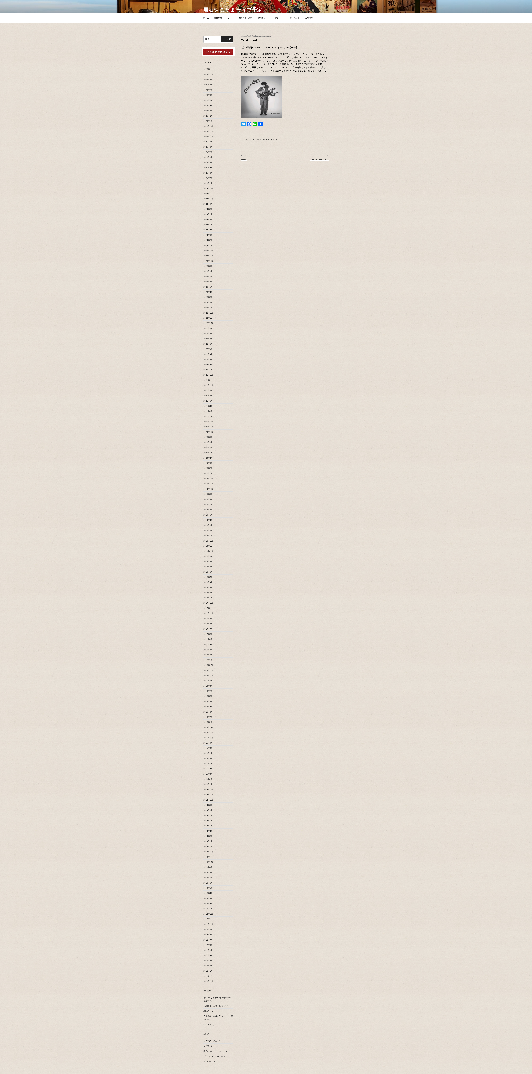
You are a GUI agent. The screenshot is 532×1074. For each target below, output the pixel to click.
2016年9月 (208, 681)
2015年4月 (208, 769)
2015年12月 (208, 727)
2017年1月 (208, 660)
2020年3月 (208, 463)
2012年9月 (208, 929)
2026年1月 (208, 121)
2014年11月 (208, 795)
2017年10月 (208, 613)
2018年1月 (208, 598)
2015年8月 (208, 748)
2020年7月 (208, 447)
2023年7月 (208, 276)
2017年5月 (208, 639)
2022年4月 (208, 354)
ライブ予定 (263, 139)
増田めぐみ (208, 1011)
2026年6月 (208, 95)
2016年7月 (208, 691)
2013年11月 (208, 857)
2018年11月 (208, 546)
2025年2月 (208, 178)
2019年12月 (208, 478)
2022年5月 (208, 349)
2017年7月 (208, 629)
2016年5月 (208, 701)
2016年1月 (208, 722)
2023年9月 (208, 266)
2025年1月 (208, 183)
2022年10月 (208, 323)
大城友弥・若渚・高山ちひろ (216, 1006)
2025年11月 (208, 131)
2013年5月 (208, 888)
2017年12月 (208, 603)
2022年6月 (208, 344)
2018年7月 (208, 567)
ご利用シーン (263, 18)
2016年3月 (208, 712)
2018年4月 (208, 582)
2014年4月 (208, 831)
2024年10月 (208, 199)
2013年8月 (208, 872)
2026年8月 (208, 85)
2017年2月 (208, 655)
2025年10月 (208, 136)
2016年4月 (208, 706)
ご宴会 (278, 18)
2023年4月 (208, 292)
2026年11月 (208, 69)
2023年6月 (208, 282)
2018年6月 (208, 572)
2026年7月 (208, 90)
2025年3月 (208, 173)
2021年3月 (208, 411)
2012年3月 (208, 960)
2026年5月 (208, 100)
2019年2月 (208, 530)
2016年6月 (208, 696)
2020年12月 (208, 422)
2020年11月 (208, 427)
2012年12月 (208, 914)
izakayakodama (264, 36)
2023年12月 (208, 250)
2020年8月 (208, 442)
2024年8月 (208, 209)
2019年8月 (208, 499)
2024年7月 (208, 214)
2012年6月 (208, 945)
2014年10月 (208, 800)
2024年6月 (208, 219)
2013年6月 (208, 883)
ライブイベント (293, 18)
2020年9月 (208, 437)
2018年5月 (208, 577)
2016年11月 (208, 670)
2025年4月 (208, 168)
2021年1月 (208, 416)
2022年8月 (208, 333)
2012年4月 (208, 955)
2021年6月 (208, 401)
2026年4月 (208, 105)
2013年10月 (208, 862)
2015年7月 (208, 753)
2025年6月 (208, 157)
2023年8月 (208, 271)
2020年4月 (208, 458)
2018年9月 (208, 556)
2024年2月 (208, 240)
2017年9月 (208, 618)
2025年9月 (208, 142)
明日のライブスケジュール (215, 1051)
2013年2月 (208, 903)
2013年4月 (208, 893)
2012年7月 (208, 940)
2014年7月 (208, 815)
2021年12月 (208, 375)
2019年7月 (208, 504)
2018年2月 (208, 593)
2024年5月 (208, 225)
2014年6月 (208, 821)
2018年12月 (208, 541)
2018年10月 (208, 551)
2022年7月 (208, 339)
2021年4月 (208, 406)
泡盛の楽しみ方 (245, 18)
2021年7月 (208, 396)
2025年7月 (208, 152)
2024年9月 (208, 204)
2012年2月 (208, 966)
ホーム (206, 18)
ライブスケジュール (252, 139)
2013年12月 (208, 852)
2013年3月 (208, 898)
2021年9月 (208, 390)
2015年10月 (208, 738)
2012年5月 (208, 950)
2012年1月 (208, 971)
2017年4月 (208, 644)
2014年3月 (208, 836)
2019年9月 (208, 494)
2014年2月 (208, 841)
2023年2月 (208, 302)
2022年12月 (208, 313)
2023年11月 (208, 256)
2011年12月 (208, 976)
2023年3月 (208, 297)
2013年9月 (208, 867)
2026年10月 (208, 74)
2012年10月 (208, 924)
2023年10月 (208, 261)
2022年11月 (208, 318)
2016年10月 (208, 675)
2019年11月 (208, 484)
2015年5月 (208, 764)
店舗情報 (309, 18)
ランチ (230, 18)
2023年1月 (208, 307)
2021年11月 (208, 380)
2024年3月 (208, 235)
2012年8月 (208, 934)
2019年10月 (208, 489)
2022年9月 (208, 328)
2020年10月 (208, 432)
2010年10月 (208, 981)
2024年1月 (208, 245)
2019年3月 (208, 525)
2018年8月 (208, 561)
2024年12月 (208, 188)
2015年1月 (208, 784)
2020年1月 (208, 473)
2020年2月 (208, 468)
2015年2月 (208, 779)
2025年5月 (208, 162)
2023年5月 (208, 287)
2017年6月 (208, 634)
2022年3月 (208, 359)
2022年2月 (208, 364)
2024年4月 (208, 230)
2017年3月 (208, 650)
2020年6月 (208, 453)
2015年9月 (208, 743)
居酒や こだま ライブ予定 (232, 10)
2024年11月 (208, 194)
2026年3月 (208, 110)
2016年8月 (208, 686)
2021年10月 (208, 385)
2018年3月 (208, 587)
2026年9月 (208, 79)
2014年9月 (208, 805)
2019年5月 (208, 515)
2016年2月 (208, 717)
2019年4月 (208, 520)
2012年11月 (208, 919)
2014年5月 (208, 826)
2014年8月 (208, 810)
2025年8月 (208, 147)
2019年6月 (208, 510)
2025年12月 (208, 126)
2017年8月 (208, 624)
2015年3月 (208, 774)
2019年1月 (208, 535)
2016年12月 (208, 665)
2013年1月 (208, 909)
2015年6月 (208, 758)
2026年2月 (208, 116)
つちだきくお (209, 1024)
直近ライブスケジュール (214, 1056)
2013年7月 (208, 877)
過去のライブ (272, 139)
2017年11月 (208, 608)
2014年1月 (208, 846)
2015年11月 (208, 732)
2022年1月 (208, 370)
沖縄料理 (218, 18)
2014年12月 (208, 789)
